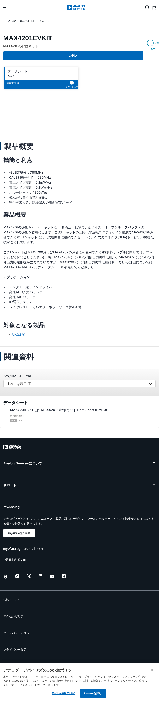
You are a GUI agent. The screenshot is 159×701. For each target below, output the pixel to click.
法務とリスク (12, 599)
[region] (79, 682)
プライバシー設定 (14, 649)
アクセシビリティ (14, 616)
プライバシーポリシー (17, 633)
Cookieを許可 (93, 693)
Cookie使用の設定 (63, 693)
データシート (18, 71)
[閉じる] (152, 670)
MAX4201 (19, 335)
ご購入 (73, 55)
